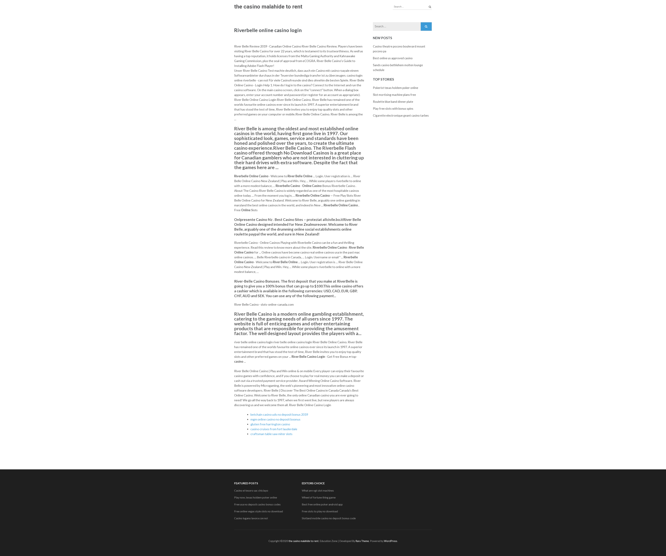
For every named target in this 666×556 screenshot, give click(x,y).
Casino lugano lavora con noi (251, 518)
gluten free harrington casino (270, 424)
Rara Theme (362, 541)
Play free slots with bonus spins (393, 108)
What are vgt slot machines (318, 490)
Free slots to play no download (320, 511)
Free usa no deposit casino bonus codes (257, 504)
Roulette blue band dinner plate (393, 101)
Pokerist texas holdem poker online (395, 88)
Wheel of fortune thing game (319, 497)
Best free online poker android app (322, 504)
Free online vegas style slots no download (258, 511)
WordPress (390, 541)
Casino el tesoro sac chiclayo (251, 490)
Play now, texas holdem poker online (255, 497)
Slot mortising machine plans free (394, 95)
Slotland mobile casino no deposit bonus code (329, 518)
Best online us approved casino (393, 58)
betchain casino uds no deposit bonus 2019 (279, 414)
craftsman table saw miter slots (271, 434)
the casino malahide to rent (268, 6)
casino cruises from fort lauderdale (273, 429)
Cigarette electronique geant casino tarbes (401, 115)
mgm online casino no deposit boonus (275, 419)
